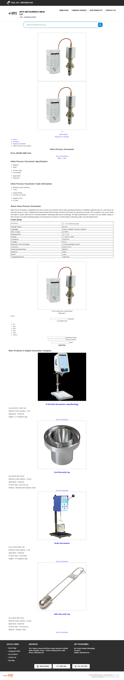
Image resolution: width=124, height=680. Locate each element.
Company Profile (79, 10)
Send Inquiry (63, 134)
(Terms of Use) (116, 675)
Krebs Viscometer (62, 543)
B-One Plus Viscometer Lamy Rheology (62, 404)
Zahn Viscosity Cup (62, 614)
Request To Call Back (62, 137)
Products (16, 142)
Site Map (11, 660)
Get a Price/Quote (62, 156)
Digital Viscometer (19, 144)
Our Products (96, 10)
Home (15, 139)
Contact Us (110, 10)
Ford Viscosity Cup (62, 472)
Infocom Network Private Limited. (112, 676)
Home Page (64, 10)
